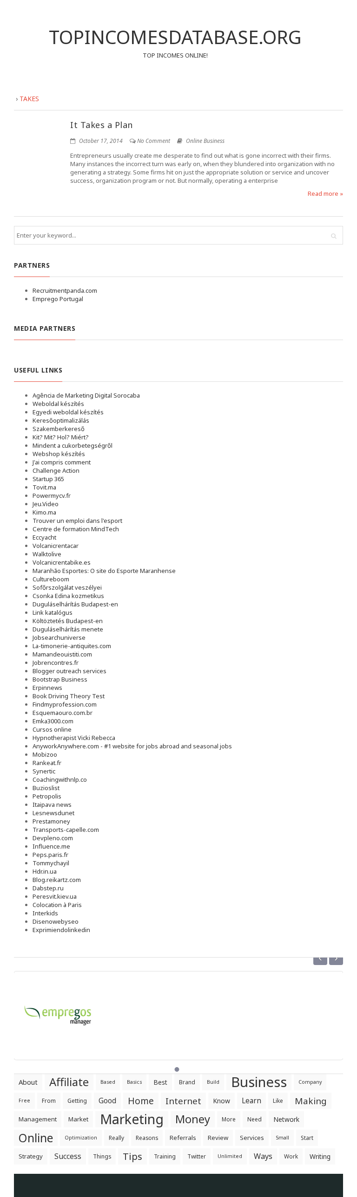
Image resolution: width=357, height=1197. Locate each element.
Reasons (147, 1138)
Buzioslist (46, 788)
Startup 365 (48, 479)
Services (252, 1137)
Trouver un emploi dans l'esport (77, 520)
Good (107, 1100)
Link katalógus (53, 612)
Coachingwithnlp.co (60, 779)
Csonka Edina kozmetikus (68, 596)
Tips (132, 1156)
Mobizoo (45, 754)
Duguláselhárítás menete (68, 629)
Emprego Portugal (58, 299)
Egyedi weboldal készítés (68, 412)
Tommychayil (51, 863)
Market (78, 1119)
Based (107, 1082)
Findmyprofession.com (65, 704)
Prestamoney (51, 821)
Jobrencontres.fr (56, 662)
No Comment (153, 141)
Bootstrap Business (60, 679)
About (28, 1082)
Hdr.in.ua (45, 871)
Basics (134, 1082)
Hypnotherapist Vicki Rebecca (74, 738)
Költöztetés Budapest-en (68, 621)
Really (116, 1138)
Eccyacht (44, 537)
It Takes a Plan (101, 124)
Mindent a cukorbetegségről (72, 445)
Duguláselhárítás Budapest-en (75, 604)
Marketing (132, 1119)
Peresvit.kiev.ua (55, 896)
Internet (183, 1101)
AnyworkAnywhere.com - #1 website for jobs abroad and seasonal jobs (132, 746)
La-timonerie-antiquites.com (72, 646)
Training (165, 1156)
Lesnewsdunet (53, 813)
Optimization (81, 1137)
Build (213, 1082)
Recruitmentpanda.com (65, 290)
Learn (251, 1100)
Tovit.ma (44, 487)
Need (254, 1119)
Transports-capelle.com (66, 829)
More (229, 1119)
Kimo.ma (44, 512)
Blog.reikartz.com (57, 879)
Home (141, 1100)
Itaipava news (52, 804)
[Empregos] (58, 1010)
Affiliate (69, 1082)
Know (221, 1100)
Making (311, 1101)
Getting (77, 1101)
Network (286, 1119)
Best (160, 1082)
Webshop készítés (59, 454)
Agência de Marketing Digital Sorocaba (86, 395)
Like (278, 1101)
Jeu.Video (46, 504)
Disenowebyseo (56, 921)
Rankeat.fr (47, 763)
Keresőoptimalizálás (61, 420)
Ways (263, 1156)
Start (307, 1138)
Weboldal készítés (58, 403)
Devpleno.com (53, 838)
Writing (320, 1156)
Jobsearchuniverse (59, 637)
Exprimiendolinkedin (61, 930)
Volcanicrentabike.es (62, 562)
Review (218, 1137)
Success (67, 1156)
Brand (187, 1082)
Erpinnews (47, 687)
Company (310, 1082)
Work (291, 1156)
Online (36, 1138)
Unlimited (230, 1156)
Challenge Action (56, 470)
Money (192, 1119)
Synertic (44, 771)
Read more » (325, 193)
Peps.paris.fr (50, 854)
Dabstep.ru (48, 888)
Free (24, 1100)
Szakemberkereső (59, 429)
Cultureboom (51, 579)
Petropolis (47, 796)
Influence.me (51, 846)
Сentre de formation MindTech (76, 529)
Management (38, 1119)
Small (282, 1137)
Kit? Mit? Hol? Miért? (61, 437)
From (49, 1101)
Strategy (31, 1156)
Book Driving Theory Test (69, 696)
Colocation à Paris (57, 905)
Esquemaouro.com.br (63, 712)
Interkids (45, 913)
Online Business (205, 141)
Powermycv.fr (52, 495)
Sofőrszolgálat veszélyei (67, 587)
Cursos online (52, 729)
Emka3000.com (53, 721)
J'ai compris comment (62, 462)
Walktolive (47, 554)
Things (102, 1156)
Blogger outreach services (69, 671)
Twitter (196, 1156)
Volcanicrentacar (56, 545)
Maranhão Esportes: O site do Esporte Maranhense (104, 570)
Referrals (183, 1137)
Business (259, 1082)
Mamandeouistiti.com (62, 654)
